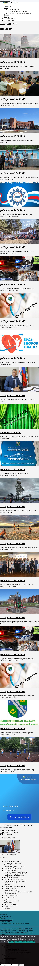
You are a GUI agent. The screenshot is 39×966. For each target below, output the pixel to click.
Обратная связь (9, 959)
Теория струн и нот (10, 901)
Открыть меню (5, 1)
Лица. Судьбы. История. (12, 879)
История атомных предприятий (15, 872)
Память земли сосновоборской (14, 886)
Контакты (7, 945)
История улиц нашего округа (14, 876)
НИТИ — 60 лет (9, 883)
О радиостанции (13, 949)
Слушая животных (10, 895)
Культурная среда (10, 877)
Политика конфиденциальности (25, 941)
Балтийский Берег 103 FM (9, 2)
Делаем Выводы (9, 870)
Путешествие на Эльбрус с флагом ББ (17, 892)
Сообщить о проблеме (19, 817)
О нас (6, 947)
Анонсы (7, 865)
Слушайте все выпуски (8, 854)
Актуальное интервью (11, 861)
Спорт (6, 899)
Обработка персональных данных (19, 952)
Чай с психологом (10, 904)
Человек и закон (9, 906)
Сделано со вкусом (10, 894)
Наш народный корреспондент (14, 881)
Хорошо (11, 941)
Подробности (8, 888)
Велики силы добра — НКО (13, 867)
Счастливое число (10, 958)
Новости (7, 885)
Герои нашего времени (12, 868)
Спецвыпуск (8, 897)
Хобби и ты (8, 903)
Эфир (6, 908)
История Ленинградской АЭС (14, 874)
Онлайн (6, 954)
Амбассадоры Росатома (12, 863)
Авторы (6, 956)
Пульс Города (8, 890)
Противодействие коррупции (18, 950)
